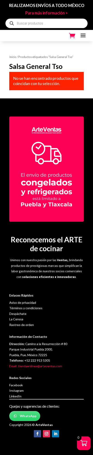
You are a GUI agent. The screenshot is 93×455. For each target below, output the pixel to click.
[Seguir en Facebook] (37, 433)
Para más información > (46, 12)
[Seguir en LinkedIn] (55, 433)
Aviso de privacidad (22, 302)
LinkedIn (15, 396)
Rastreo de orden (21, 325)
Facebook (16, 385)
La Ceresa (16, 319)
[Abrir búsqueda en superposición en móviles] (46, 23)
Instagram (16, 390)
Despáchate (17, 314)
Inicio (12, 57)
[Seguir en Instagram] (46, 433)
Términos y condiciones (25, 308)
